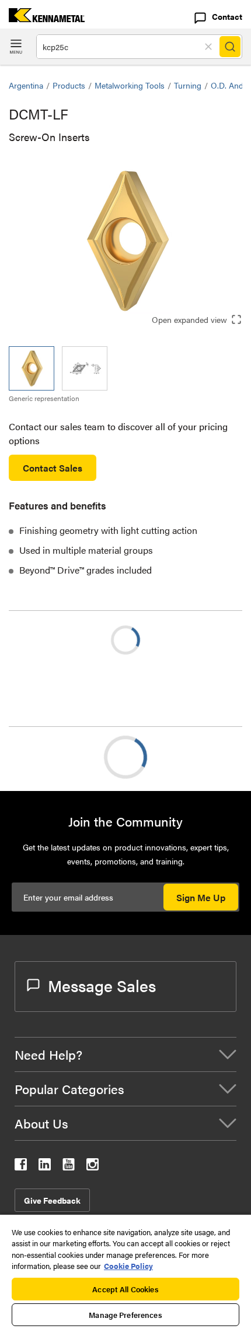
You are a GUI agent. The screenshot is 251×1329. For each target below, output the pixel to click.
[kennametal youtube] (68, 1166)
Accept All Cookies (125, 1289)
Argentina (26, 85)
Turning (187, 85)
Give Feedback (52, 1200)
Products (69, 85)
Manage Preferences (125, 1314)
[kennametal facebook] (21, 1166)
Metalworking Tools (130, 85)
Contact (227, 16)
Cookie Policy (128, 1265)
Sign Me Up (200, 897)
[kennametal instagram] (92, 1166)
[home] (42, 18)
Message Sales (102, 985)
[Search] (229, 46)
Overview (51, 757)
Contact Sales (52, 467)
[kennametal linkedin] (45, 1166)
